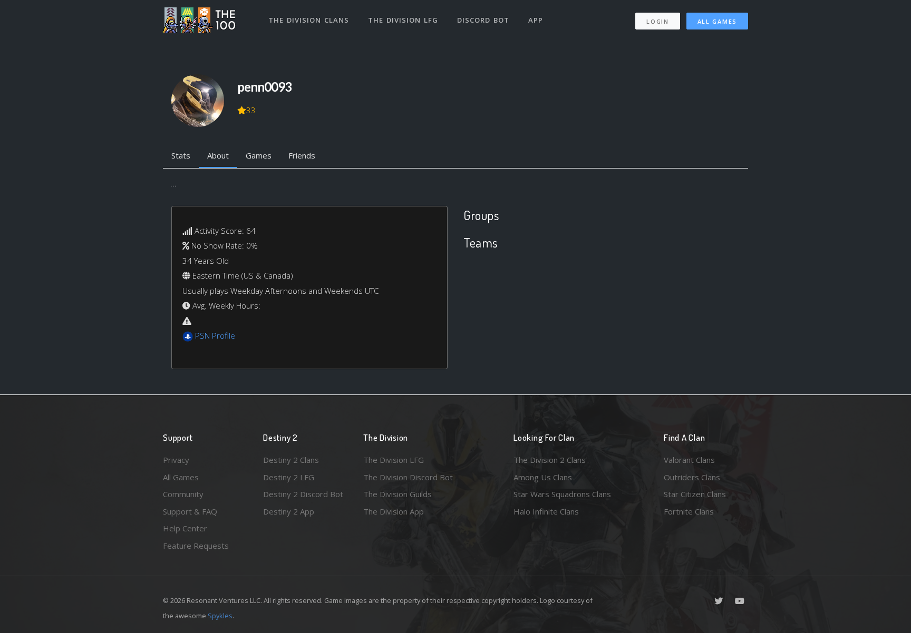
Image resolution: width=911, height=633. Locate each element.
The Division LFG (403, 20)
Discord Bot (483, 20)
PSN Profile (215, 335)
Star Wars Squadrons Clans (562, 494)
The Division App (393, 511)
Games (259, 155)
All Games (717, 21)
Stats (180, 155)
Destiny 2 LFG (288, 477)
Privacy (176, 459)
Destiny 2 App (288, 511)
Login (657, 21)
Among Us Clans (542, 477)
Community (183, 494)
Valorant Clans (689, 459)
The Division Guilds (397, 494)
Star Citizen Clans (695, 494)
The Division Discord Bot (408, 477)
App (535, 20)
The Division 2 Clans (549, 459)
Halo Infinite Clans (546, 511)
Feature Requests (196, 545)
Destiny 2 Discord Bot (303, 494)
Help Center (185, 528)
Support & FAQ (190, 511)
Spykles (220, 615)
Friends (301, 155)
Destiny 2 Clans (291, 459)
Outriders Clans (692, 477)
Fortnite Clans (689, 511)
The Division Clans (308, 20)
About (218, 155)
